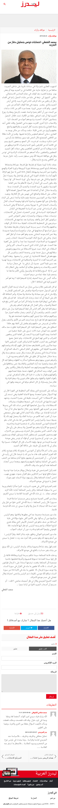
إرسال (51, 696)
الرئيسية (51, 30)
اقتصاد (35, 781)
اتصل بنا (34, 798)
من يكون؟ (30, 785)
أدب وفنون (39, 785)
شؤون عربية (17, 781)
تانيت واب (6, 804)
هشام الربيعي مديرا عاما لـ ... (41, 756)
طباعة (17, 613)
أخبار (51, 781)
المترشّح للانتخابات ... (13, 756)
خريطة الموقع (13, 798)
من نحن (52, 798)
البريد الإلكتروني (50, 662)
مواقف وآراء (39, 30)
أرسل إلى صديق (34, 613)
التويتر (28, 627)
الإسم (54, 653)
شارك (45, 627)
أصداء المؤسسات (19, 785)
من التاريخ (7, 781)
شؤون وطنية (27, 781)
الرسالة (54, 671)
